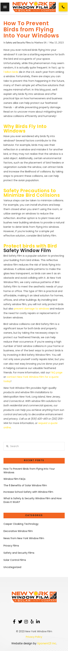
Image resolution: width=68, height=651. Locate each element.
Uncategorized (12, 567)
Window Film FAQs (14, 479)
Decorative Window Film (18, 531)
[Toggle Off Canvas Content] (5, 7)
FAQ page (56, 372)
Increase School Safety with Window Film (28, 492)
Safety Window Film (27, 250)
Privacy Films (11, 545)
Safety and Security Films (18, 43)
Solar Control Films (14, 560)
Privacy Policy (34, 637)
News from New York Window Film (23, 538)
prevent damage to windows (31, 308)
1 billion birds (10, 72)
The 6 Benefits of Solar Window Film (25, 485)
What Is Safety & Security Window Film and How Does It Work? (32, 500)
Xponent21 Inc (46, 643)
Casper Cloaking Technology (21, 524)
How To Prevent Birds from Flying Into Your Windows (29, 470)
